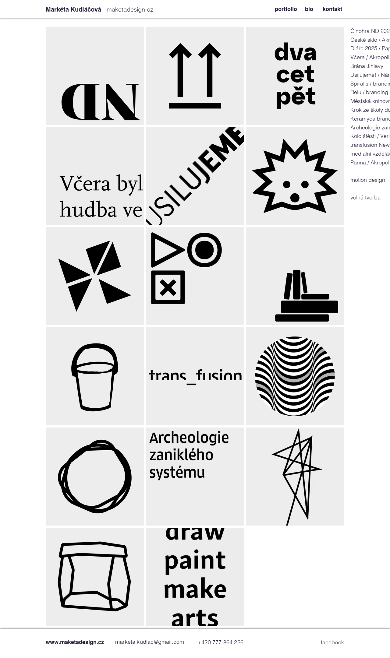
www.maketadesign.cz (75, 642)
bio (309, 9)
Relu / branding (369, 92)
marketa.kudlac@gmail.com (149, 641)
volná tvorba (365, 197)
